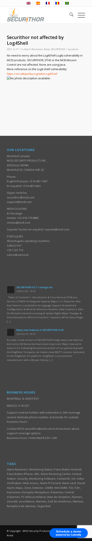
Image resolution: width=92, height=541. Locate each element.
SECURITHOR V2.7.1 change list (34, 287)
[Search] (69, 15)
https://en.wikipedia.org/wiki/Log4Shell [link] (32, 74)
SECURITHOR (58, 49)
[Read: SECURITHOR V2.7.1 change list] (11, 290)
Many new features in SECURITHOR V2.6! (40, 329)
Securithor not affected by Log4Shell (35, 40)
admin (75, 49)
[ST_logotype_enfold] (38, 15)
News (47, 49)
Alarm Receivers (33, 49)
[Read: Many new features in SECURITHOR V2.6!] (11, 332)
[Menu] (79, 15)
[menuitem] (69, 15)
